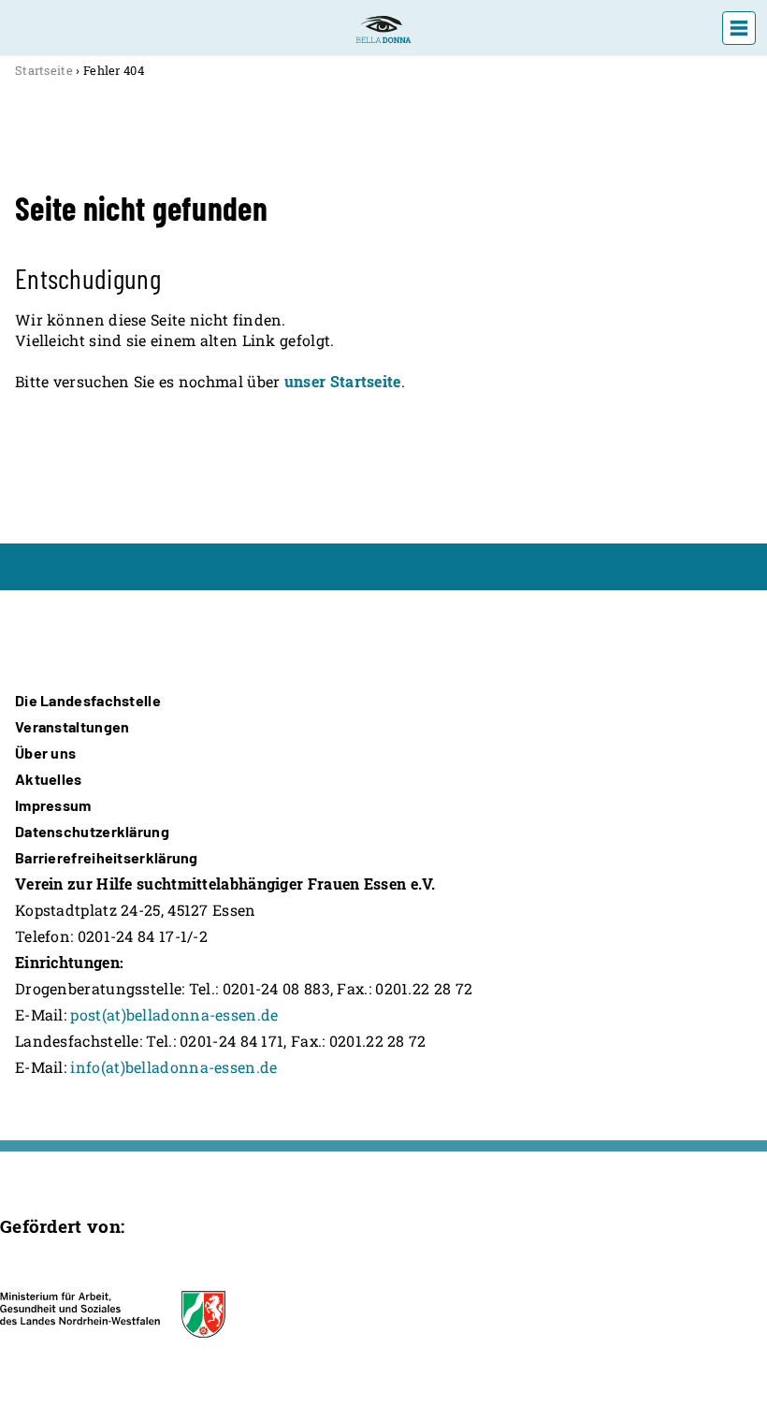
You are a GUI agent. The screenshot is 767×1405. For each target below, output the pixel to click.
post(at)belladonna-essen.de (174, 1014)
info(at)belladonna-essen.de (173, 1067)
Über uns (45, 752)
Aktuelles (48, 779)
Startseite (44, 70)
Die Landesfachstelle (88, 700)
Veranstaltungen (72, 726)
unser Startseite (342, 381)
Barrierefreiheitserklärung (106, 857)
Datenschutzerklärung (92, 831)
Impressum (53, 805)
